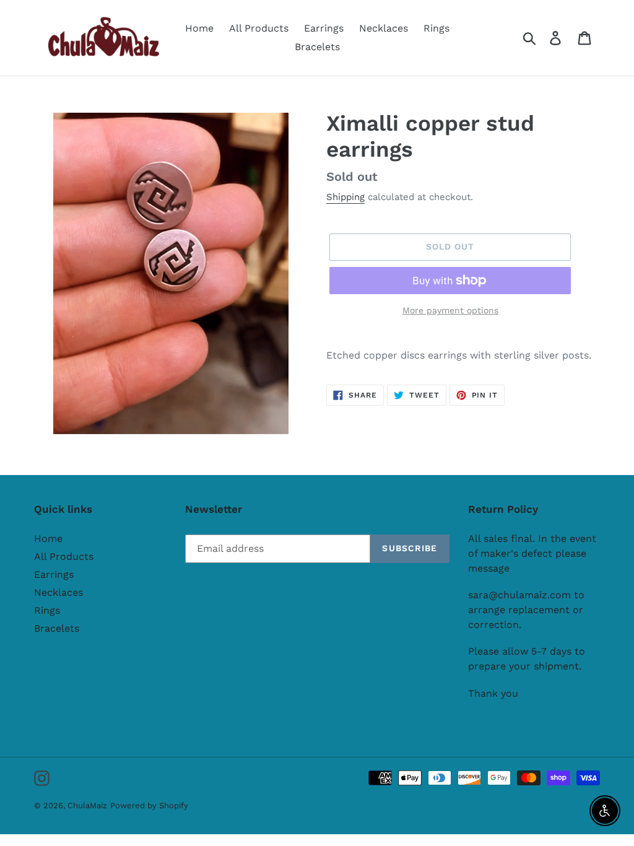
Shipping (345, 197)
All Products (63, 556)
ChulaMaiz (87, 805)
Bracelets (56, 628)
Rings (47, 610)
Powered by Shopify (149, 805)
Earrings (54, 574)
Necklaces (58, 592)
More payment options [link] (450, 310)
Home (48, 538)
